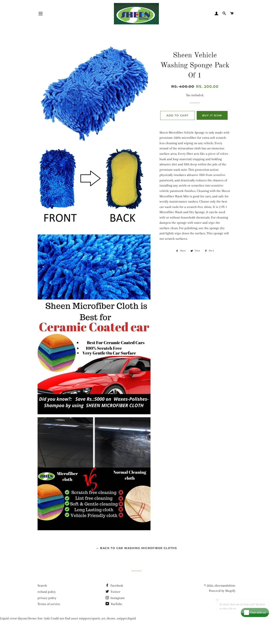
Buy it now (212, 115)
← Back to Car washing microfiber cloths (136, 548)
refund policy (47, 592)
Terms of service (49, 604)
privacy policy (47, 598)
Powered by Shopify (222, 591)
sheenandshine (224, 585)
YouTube (116, 604)
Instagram (117, 598)
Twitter (115, 592)
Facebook (116, 585)
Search (42, 585)
